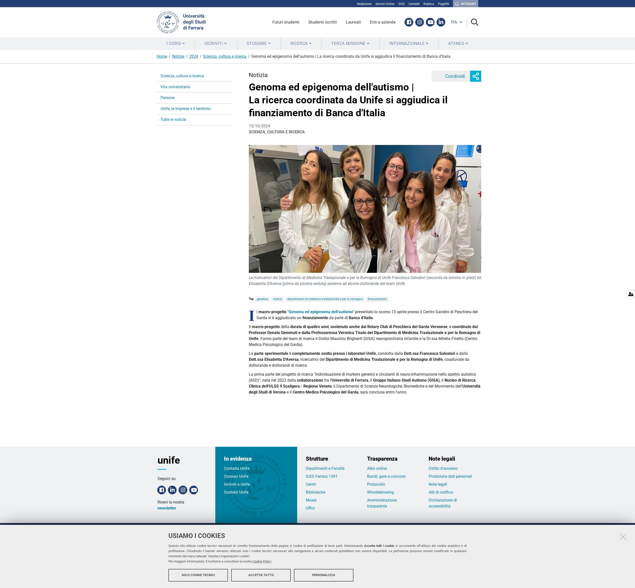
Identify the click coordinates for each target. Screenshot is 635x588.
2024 (193, 56)
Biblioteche (315, 492)
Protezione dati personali (450, 476)
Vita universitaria (175, 86)
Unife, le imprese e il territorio (185, 108)
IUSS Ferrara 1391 (322, 476)
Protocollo (376, 484)
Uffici (310, 508)
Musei (311, 500)
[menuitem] (176, 43)
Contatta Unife (236, 468)
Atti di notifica (441, 492)
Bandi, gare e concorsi (386, 476)
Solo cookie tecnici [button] (198, 575)
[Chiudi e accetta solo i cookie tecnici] (623, 537)
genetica (262, 299)
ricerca (277, 299)
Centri (311, 484)
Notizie (178, 56)
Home (162, 56)
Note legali (438, 484)
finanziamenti (377, 299)
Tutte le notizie (173, 119)
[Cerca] (472, 22)
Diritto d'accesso (443, 468)
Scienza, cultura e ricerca (224, 56)
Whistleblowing (380, 492)
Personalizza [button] (323, 575)
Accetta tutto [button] (261, 575)
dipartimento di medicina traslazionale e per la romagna (325, 299)
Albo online (377, 468)
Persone (167, 97)
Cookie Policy (262, 561)
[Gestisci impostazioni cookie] (630, 294)
